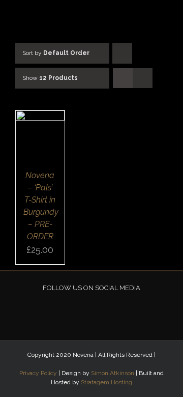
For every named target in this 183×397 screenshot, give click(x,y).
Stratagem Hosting (106, 382)
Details (39, 141)
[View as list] (142, 78)
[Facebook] (72, 311)
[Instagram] (98, 311)
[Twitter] (85, 311)
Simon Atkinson (112, 373)
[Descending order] (122, 53)
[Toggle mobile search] (158, 15)
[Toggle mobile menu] (176, 15)
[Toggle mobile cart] (140, 15)
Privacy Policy (38, 373)
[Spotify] (111, 311)
